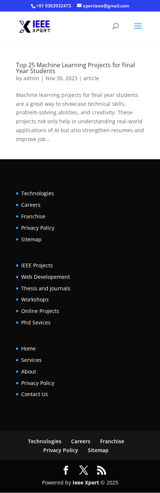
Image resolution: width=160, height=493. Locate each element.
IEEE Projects (37, 265)
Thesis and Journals (45, 288)
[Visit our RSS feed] (101, 470)
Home (28, 348)
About (28, 371)
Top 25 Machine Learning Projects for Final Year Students (75, 68)
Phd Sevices (36, 322)
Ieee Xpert (86, 482)
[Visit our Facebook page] (65, 470)
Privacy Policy (37, 227)
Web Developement (45, 276)
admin (31, 78)
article (91, 78)
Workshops (35, 299)
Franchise (33, 216)
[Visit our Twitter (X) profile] (83, 470)
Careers (31, 204)
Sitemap (31, 239)
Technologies (37, 193)
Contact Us (34, 394)
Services (31, 359)
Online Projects (40, 310)
